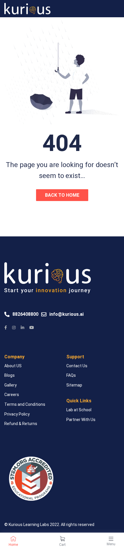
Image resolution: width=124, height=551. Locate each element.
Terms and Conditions (24, 404)
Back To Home (62, 195)
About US (13, 365)
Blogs (9, 375)
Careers (11, 394)
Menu (111, 544)
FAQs (71, 375)
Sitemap (74, 385)
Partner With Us (80, 419)
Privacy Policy (17, 414)
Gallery (10, 385)
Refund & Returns (20, 423)
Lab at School (78, 409)
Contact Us (76, 365)
